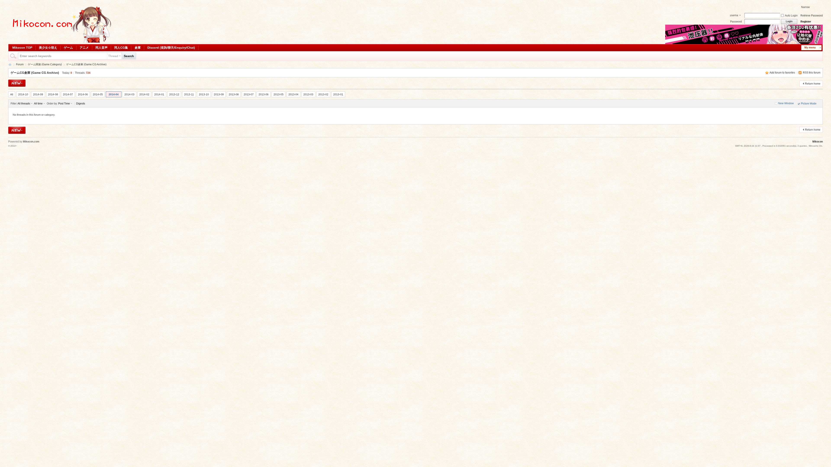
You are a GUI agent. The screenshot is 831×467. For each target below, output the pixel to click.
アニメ (84, 47)
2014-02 (144, 94)
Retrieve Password (811, 15)
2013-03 (308, 94)
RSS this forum (811, 72)
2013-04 (293, 94)
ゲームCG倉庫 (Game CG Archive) (86, 64)
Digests (80, 103)
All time (38, 103)
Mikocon (10, 64)
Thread (113, 56)
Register (805, 21)
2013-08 (234, 94)
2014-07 (68, 94)
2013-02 (323, 94)
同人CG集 (121, 47)
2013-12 (174, 94)
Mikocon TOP (22, 47)
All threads (24, 103)
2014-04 (114, 94)
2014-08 (53, 94)
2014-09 (38, 94)
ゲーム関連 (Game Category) (45, 64)
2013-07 (249, 94)
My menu (810, 47)
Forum (20, 64)
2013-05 (278, 94)
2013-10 (204, 94)
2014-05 (98, 94)
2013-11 (189, 94)
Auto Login (791, 15)
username (734, 16)
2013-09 (219, 94)
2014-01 (159, 94)
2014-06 (83, 94)
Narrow (805, 7)
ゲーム (68, 47)
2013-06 (264, 94)
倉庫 (138, 47)
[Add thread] (17, 83)
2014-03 (129, 94)
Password (736, 21)
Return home (812, 83)
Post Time (64, 103)
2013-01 (338, 94)
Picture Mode (809, 103)
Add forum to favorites (782, 72)
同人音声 (101, 47)
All (11, 94)
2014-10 (23, 94)
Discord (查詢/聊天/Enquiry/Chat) (171, 47)
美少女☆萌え (48, 47)
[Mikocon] (60, 41)
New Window (786, 103)
